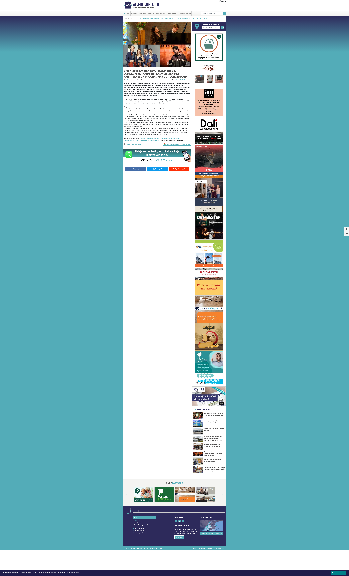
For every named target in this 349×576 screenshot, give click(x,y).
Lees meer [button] (75, 572)
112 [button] (128, 13)
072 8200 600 (139, 306)
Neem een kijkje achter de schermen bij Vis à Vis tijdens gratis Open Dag (213, 231)
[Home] (125, 13)
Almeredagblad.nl (146, 4)
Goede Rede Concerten (183, 80)
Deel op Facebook (137, 169)
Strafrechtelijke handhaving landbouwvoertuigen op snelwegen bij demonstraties (213, 216)
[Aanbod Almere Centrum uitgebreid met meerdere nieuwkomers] (198, 224)
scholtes (134, 144)
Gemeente (151, 13)
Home (127, 18)
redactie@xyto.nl (140, 308)
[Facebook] (176, 298)
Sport (169, 13)
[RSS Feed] (183, 298)
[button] (125, 272)
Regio (157, 13)
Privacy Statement (219, 326)
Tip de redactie (180, 169)
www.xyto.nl (139, 310)
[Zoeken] (224, 13)
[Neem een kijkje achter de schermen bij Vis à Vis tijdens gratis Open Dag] (198, 231)
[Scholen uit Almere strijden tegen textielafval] (198, 239)
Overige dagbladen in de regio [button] (209, 311)
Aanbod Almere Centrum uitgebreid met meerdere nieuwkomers (212, 223)
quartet (139, 144)
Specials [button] (162, 13)
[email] (346, 233)
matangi (128, 144)
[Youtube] (180, 298)
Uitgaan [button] (174, 13)
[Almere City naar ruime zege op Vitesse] (198, 208)
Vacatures (182, 13)
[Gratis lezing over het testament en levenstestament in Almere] (198, 193)
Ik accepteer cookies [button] (338, 572)
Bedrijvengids (142, 13)
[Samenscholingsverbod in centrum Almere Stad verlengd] (198, 201)
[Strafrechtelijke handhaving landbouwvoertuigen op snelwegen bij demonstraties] (198, 216)
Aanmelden (179, 315)
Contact (188, 13)
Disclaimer (209, 326)
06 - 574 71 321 (164, 159)
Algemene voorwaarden (198, 326)
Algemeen (134, 13)
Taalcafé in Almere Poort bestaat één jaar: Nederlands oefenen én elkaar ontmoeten (214, 246)
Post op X (158, 169)
